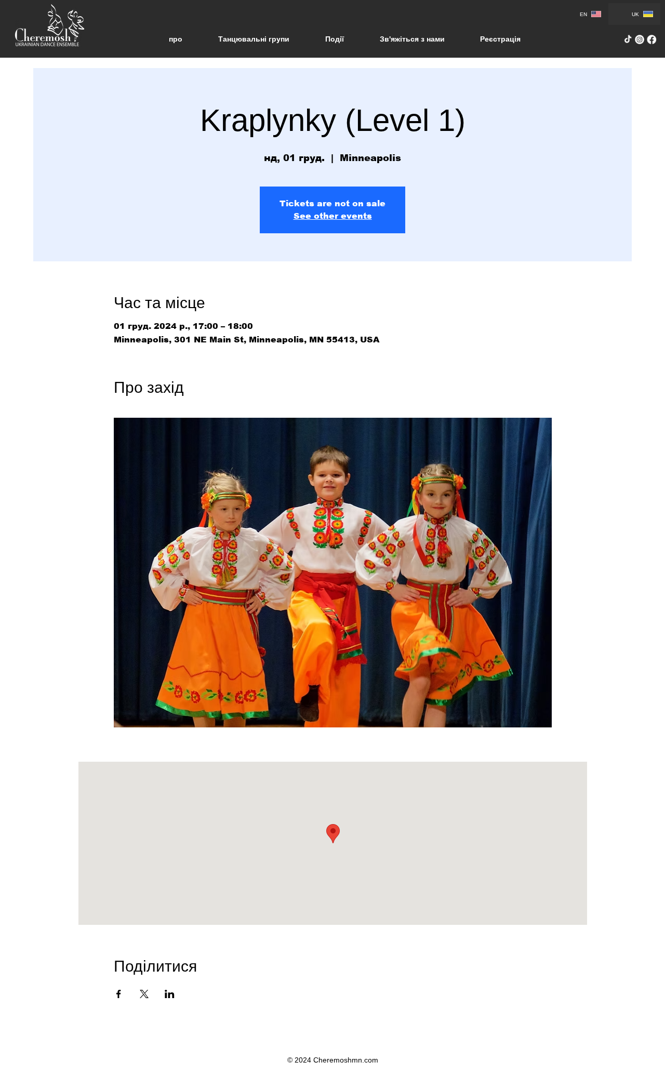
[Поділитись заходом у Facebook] (119, 994)
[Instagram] (640, 39)
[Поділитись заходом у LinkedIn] (170, 994)
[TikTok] (628, 39)
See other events (333, 215)
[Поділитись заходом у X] (144, 994)
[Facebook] (651, 39)
